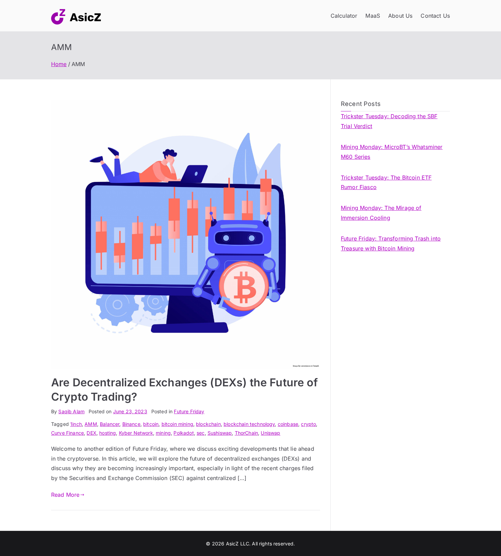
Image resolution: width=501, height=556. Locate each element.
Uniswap (270, 433)
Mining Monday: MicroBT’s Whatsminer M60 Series (392, 151)
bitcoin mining (177, 424)
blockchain (208, 424)
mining (163, 433)
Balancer (109, 424)
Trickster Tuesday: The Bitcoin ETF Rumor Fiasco (386, 182)
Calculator (344, 15)
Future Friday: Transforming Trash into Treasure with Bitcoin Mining (391, 243)
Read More (65, 494)
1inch (76, 424)
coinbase (288, 424)
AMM (91, 424)
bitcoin (150, 424)
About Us (400, 15)
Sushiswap (220, 433)
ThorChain (246, 433)
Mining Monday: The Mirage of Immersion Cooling (381, 212)
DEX (91, 433)
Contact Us (435, 15)
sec (200, 433)
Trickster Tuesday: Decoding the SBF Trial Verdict (389, 121)
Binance (131, 424)
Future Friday (189, 411)
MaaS (372, 15)
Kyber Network (136, 433)
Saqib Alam (71, 411)
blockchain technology (249, 424)
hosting (107, 433)
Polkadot (183, 433)
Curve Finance (67, 433)
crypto (308, 424)
